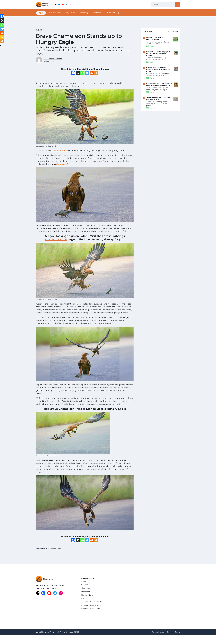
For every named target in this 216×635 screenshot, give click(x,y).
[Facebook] (73, 73)
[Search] (177, 4)
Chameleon (51, 548)
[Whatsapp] (82, 73)
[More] (96, 73)
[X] (78, 73)
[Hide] (1, 45)
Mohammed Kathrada (53, 59)
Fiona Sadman (61, 150)
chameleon (61, 164)
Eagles (39, 29)
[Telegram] (87, 73)
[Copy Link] (2, 37)
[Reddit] (92, 73)
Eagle (59, 548)
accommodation (56, 239)
